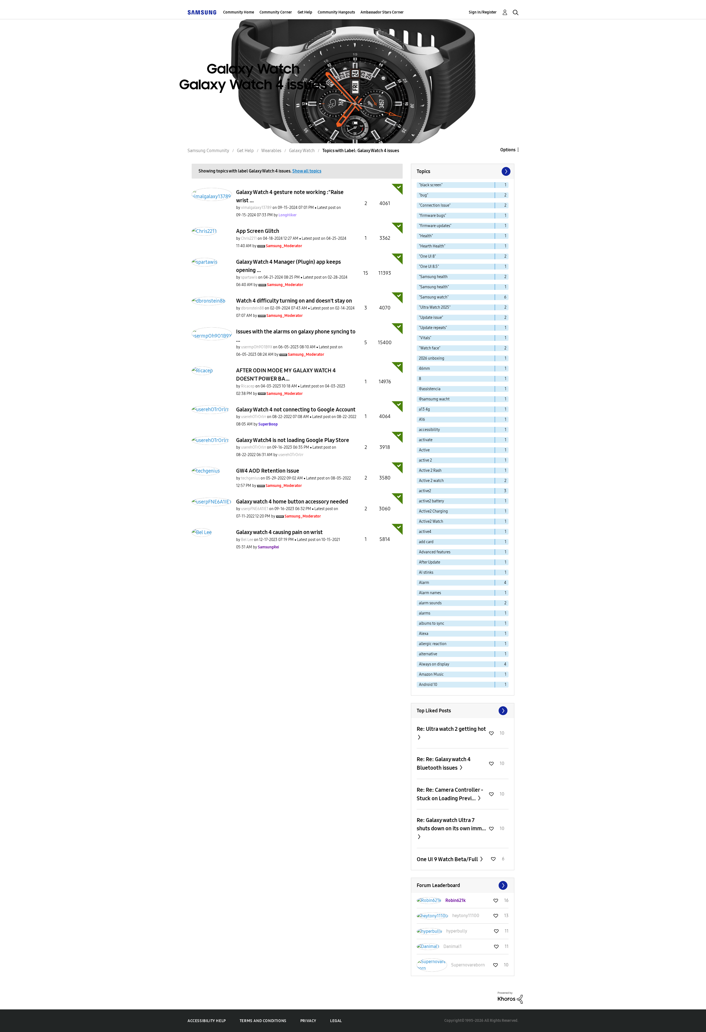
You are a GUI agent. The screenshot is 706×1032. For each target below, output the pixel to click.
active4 (425, 531)
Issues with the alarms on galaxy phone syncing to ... (295, 335)
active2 (425, 491)
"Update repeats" (433, 327)
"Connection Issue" (435, 205)
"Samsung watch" (434, 297)
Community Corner (276, 12)
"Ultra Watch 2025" (435, 307)
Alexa (423, 633)
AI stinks (426, 572)
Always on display (434, 664)
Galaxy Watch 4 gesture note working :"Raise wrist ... (290, 196)
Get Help (305, 12)
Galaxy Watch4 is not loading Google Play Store (292, 440)
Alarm (424, 582)
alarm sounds (430, 603)
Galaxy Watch (302, 150)
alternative (428, 654)
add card (426, 542)
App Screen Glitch (257, 231)
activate (425, 440)
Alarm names (430, 593)
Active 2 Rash (430, 470)
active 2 (425, 460)
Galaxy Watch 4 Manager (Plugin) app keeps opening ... (288, 265)
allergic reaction (432, 644)
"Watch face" (429, 348)
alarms (424, 613)
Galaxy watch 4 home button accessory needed (292, 501)
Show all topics (306, 171)
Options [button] (507, 149)
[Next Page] (505, 171)
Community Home (238, 12)
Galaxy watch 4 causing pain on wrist (279, 532)
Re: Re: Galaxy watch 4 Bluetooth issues (443, 763)
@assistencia (429, 389)
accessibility (429, 429)
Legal (336, 1020)
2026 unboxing (431, 358)
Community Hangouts (336, 12)
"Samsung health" (434, 287)
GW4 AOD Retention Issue (267, 470)
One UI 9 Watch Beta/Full (448, 859)
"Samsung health (433, 276)
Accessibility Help (207, 1020)
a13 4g (424, 409)
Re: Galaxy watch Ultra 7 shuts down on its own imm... (451, 824)
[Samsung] (202, 12)
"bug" (423, 195)
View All (462, 710)
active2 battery (431, 501)
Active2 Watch (431, 521)
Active (424, 450)
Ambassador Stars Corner (382, 12)
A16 (422, 419)
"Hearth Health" (432, 246)
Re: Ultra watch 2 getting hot (451, 729)
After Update (429, 562)
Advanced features (434, 552)
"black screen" (431, 185)
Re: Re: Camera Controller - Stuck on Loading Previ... (450, 794)
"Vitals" (425, 338)
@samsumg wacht (434, 399)
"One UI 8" (427, 256)
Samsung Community (208, 150)
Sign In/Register (483, 12)
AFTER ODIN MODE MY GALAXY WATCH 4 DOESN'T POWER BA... (286, 374)
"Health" (426, 236)
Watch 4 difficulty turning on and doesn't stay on (294, 300)
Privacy (308, 1020)
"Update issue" (431, 317)
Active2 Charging (433, 511)
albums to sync (431, 623)
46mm (424, 368)
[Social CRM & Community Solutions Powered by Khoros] (510, 997)
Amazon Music (431, 674)
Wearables (271, 150)
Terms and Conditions (263, 1020)
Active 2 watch (431, 480)
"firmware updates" (435, 225)
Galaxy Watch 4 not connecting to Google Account (295, 409)
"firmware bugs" (432, 215)
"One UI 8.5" (429, 266)
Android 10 (428, 684)
